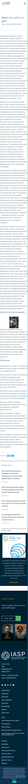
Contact (4, 741)
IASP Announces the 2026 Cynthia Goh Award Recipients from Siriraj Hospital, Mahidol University (13, 489)
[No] (26, 775)
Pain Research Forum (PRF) (10, 720)
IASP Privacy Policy (20, 776)
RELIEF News (6, 727)
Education (5, 697)
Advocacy (5, 703)
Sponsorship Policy (8, 757)
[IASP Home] (6, 3)
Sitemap (4, 763)
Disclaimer (5, 744)
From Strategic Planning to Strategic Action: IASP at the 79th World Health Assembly (14, 503)
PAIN (3, 717)
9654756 (13, 387)
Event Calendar (6, 700)
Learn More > (14, 582)
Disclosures (5, 747)
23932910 (7, 447)
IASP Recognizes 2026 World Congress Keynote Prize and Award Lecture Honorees (13, 517)
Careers (4, 709)
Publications (6, 690)
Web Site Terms (7, 760)
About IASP (5, 713)
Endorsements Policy (8, 750)
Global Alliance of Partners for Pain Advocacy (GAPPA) (13, 734)
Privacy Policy (6, 754)
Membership (6, 706)
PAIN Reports (6, 724)
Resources (5, 693)
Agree (14, 781)
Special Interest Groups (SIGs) (11, 730)
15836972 (21, 398)
